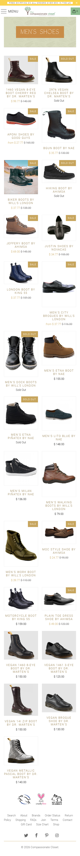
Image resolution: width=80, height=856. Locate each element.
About (23, 815)
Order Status (52, 815)
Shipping (20, 820)
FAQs (33, 820)
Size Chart (42, 824)
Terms (54, 820)
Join (43, 820)
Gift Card (26, 824)
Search (11, 815)
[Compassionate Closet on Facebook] (36, 835)
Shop (56, 824)
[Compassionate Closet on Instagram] (57, 835)
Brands (36, 815)
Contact (67, 820)
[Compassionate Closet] (40, 11)
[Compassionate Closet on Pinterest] (47, 835)
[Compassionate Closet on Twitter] (26, 835)
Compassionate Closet (44, 847)
